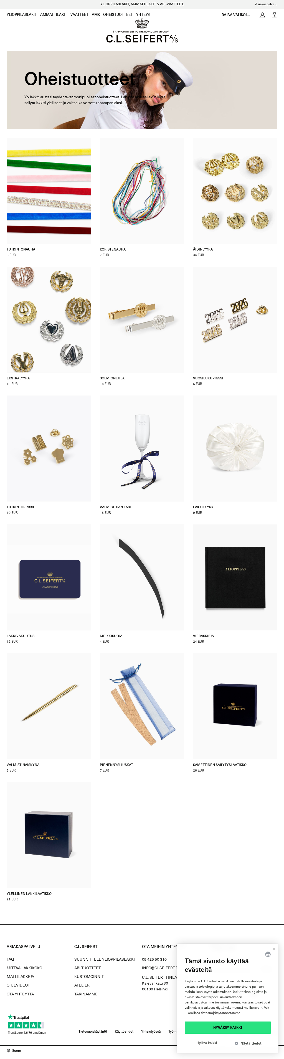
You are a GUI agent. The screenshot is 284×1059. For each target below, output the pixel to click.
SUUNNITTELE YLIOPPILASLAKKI (104, 960)
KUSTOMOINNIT (89, 977)
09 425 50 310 (154, 960)
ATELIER (82, 985)
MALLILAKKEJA (20, 977)
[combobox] (268, 954)
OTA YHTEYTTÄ (20, 994)
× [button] (274, 948)
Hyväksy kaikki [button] (227, 1028)
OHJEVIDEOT (18, 985)
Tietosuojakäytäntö (92, 1031)
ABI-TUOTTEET (87, 968)
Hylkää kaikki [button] (206, 1043)
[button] (250, 1044)
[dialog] (227, 998)
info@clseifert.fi (160, 968)
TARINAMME (86, 994)
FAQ (10, 960)
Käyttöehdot (124, 1031)
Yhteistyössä (151, 1031)
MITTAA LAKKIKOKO (24, 968)
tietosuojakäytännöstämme (220, 1013)
